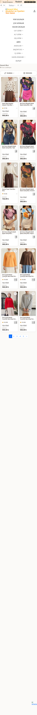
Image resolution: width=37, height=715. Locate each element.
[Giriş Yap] (18, 5)
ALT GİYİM (18, 34)
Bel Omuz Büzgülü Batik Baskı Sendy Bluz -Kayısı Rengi (27, 233)
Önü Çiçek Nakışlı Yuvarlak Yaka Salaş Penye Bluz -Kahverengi (27, 275)
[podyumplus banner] (18, 1)
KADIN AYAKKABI (18, 57)
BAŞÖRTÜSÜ (18, 50)
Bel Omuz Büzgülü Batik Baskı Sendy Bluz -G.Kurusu (9, 233)
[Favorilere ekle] (15, 79)
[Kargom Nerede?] (4, 5)
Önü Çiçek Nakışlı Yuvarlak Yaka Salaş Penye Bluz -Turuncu (9, 275)
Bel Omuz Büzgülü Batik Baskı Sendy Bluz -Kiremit (27, 189)
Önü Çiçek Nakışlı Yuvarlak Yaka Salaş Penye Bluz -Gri (27, 318)
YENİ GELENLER (18, 19)
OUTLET (18, 61)
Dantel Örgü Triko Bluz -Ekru (9, 189)
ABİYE (19, 42)
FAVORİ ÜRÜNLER (18, 27)
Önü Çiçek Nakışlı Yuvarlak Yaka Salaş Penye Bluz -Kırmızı (9, 318)
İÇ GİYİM (18, 53)
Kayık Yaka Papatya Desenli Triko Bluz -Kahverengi (7, 104)
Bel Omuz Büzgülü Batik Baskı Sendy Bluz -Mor (27, 104)
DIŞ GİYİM (18, 38)
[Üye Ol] (21, 5)
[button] (9, 73)
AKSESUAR (18, 46)
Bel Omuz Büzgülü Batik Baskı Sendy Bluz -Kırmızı (27, 147)
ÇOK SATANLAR (18, 23)
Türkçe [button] (11, 5)
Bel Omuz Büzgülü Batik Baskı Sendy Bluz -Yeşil (9, 147)
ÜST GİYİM (18, 31)
